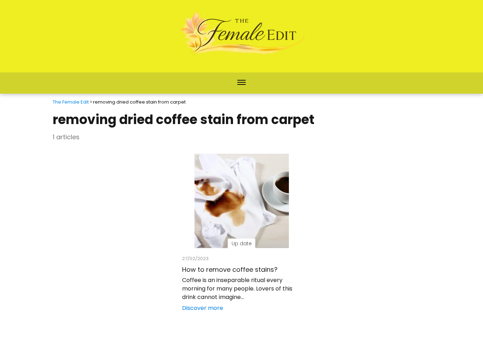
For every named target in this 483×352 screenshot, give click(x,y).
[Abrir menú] (241, 83)
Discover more (202, 308)
